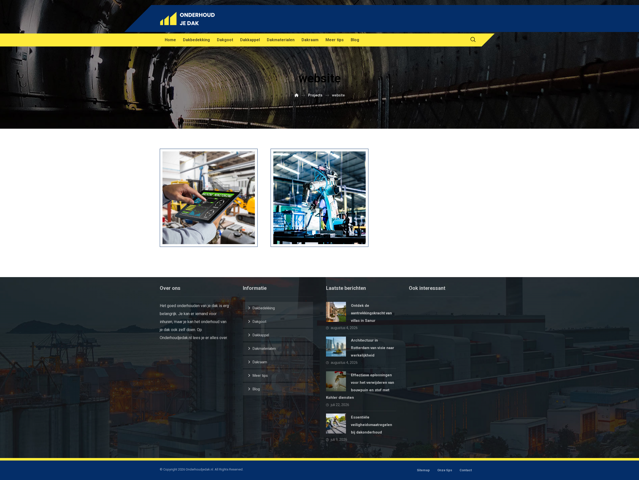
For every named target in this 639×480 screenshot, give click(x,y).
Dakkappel (261, 335)
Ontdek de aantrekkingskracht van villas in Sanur (371, 313)
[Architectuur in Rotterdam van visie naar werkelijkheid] (336, 347)
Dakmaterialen (264, 348)
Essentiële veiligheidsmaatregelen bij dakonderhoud (371, 425)
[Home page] (297, 95)
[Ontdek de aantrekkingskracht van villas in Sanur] (336, 312)
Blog (256, 389)
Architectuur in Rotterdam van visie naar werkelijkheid (372, 348)
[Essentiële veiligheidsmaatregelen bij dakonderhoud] (336, 424)
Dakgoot (259, 321)
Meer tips (260, 375)
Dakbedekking (264, 308)
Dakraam (260, 362)
